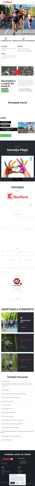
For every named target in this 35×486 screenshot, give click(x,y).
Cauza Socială (20, 473)
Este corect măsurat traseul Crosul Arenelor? (10, 397)
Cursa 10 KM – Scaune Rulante (5, 471)
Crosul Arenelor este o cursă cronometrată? (10, 427)
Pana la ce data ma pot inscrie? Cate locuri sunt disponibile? (13, 393)
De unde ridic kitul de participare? (8, 412)
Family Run (2, 473)
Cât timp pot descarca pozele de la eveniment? (11, 436)
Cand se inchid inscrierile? (6, 440)
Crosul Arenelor (8, 482)
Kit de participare (20, 471)
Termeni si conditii (31, 483)
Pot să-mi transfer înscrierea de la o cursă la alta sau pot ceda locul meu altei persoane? (16, 432)
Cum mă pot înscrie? (5, 381)
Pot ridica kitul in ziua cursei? (7, 416)
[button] (17, 381)
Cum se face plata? (5, 390)
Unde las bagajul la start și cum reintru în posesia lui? (12, 420)
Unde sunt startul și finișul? (7, 401)
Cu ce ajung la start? (5, 405)
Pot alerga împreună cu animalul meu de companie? (12, 423)
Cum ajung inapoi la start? (6, 408)
